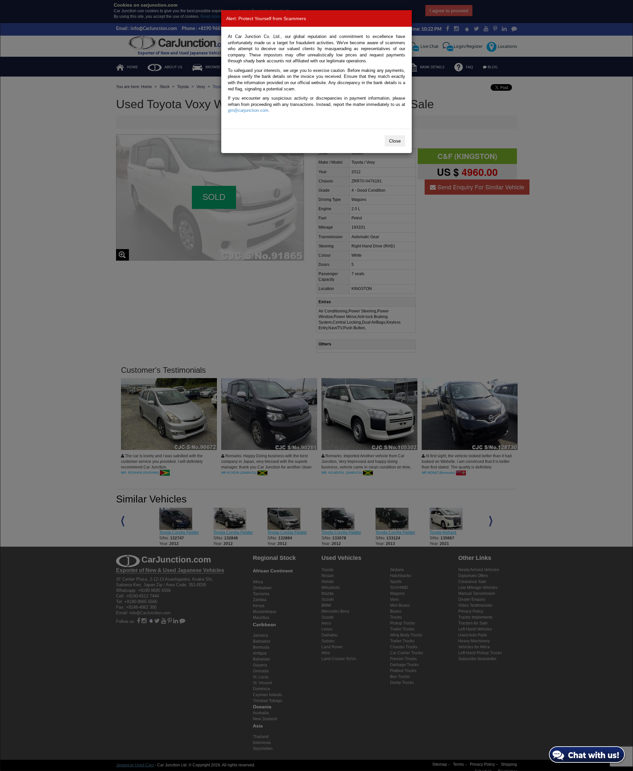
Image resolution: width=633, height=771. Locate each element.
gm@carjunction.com (248, 110)
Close (395, 141)
